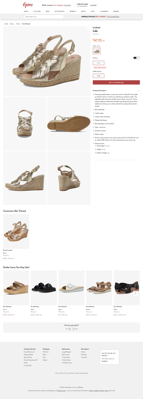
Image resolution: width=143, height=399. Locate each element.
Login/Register (66, 352)
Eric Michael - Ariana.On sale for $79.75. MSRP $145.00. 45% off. (99, 293)
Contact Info (28, 365)
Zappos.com (62, 391)
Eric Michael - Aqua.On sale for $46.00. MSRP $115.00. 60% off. (71, 293)
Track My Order (67, 363)
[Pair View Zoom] (46, 61)
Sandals (96, 391)
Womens (46, 352)
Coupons (84, 357)
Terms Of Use (59, 373)
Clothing (37, 11)
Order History (66, 360)
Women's (73, 11)
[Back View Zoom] (68, 178)
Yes (67, 329)
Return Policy (28, 357)
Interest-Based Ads (82, 373)
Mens (44, 354)
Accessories (60, 11)
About (83, 352)
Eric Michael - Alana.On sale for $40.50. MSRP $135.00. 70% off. (44, 293)
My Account (105, 5)
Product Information (99, 90)
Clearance (104, 11)
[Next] (135, 293)
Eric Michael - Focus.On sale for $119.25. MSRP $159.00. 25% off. (16, 293)
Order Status (66, 357)
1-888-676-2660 (82, 4)
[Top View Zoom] (24, 124)
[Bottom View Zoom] (68, 124)
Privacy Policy (70, 373)
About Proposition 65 (30, 360)
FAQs (25, 363)
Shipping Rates (28, 354)
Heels (18, 24)
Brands (116, 11)
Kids (44, 357)
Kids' (93, 11)
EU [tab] (138, 58)
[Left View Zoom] (24, 178)
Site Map (84, 354)
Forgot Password (29, 352)
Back (6, 24)
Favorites (114, 5)
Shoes (26, 11)
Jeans (106, 391)
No (76, 329)
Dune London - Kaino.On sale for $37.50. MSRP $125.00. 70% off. (16, 237)
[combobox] (44, 17)
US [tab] (135, 58)
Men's (84, 11)
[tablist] (136, 58)
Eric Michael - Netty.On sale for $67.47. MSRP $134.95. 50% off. (127, 293)
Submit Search (61, 16)
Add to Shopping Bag (116, 82)
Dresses (101, 391)
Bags (48, 11)
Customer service (110, 5)
